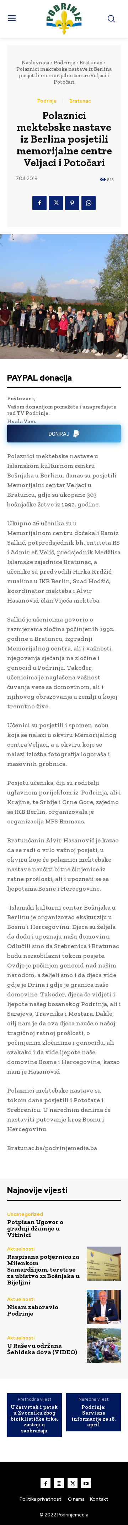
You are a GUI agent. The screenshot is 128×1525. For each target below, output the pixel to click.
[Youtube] (86, 1483)
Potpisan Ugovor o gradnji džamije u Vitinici (35, 1228)
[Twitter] (56, 203)
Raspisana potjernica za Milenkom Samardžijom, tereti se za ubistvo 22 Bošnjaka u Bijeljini (43, 1269)
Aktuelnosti (20, 1249)
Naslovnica (35, 62)
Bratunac (91, 62)
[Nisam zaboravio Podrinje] (104, 1307)
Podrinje (64, 62)
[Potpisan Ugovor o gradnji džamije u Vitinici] (104, 1225)
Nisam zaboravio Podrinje (32, 1310)
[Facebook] (39, 203)
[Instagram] (59, 1483)
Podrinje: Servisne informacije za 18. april (93, 1416)
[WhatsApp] (88, 203)
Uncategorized (25, 1214)
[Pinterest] (72, 203)
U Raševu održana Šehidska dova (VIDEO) (42, 1349)
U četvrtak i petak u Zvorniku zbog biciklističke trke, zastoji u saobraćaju (34, 1419)
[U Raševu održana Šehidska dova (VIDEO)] (104, 1345)
